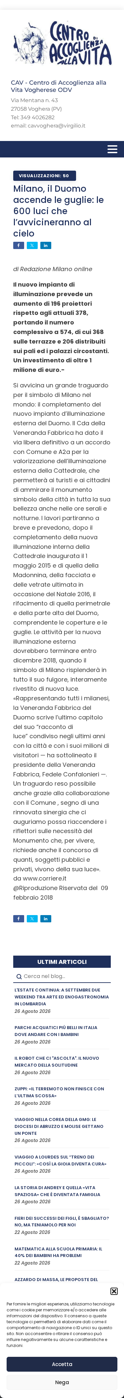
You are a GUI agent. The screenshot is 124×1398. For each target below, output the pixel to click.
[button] (114, 1291)
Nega (62, 1382)
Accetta (62, 1364)
